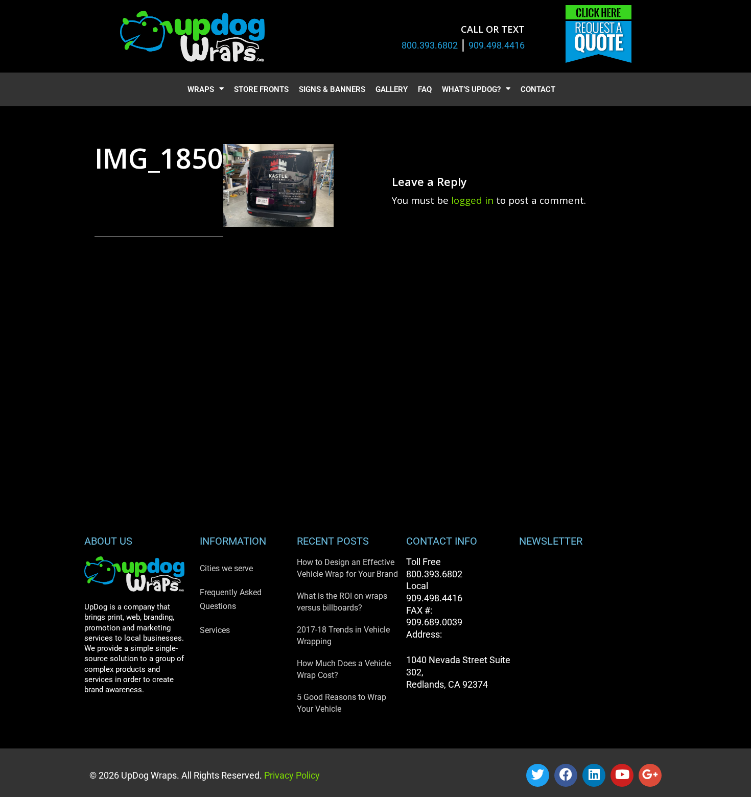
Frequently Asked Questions (231, 599)
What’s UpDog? (471, 89)
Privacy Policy (291, 775)
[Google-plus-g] (650, 775)
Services (215, 630)
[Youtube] (622, 775)
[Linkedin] (593, 775)
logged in (472, 200)
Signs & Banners (332, 89)
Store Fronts (261, 89)
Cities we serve (226, 568)
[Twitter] (537, 775)
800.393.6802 (430, 45)
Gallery (391, 89)
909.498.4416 (496, 45)
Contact (538, 89)
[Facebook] (565, 775)
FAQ (425, 89)
